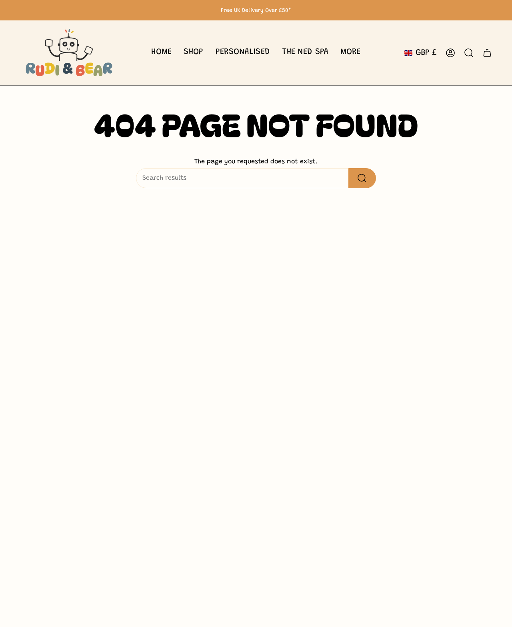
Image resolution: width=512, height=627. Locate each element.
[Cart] (487, 53)
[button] (193, 52)
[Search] (362, 178)
